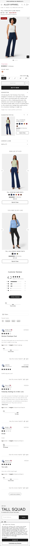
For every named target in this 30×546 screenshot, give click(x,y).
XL (20, 78)
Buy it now (15, 88)
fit (2, 321)
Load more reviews (15, 494)
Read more (5, 404)
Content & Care (6, 141)
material (8, 321)
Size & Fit (4, 144)
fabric (13, 321)
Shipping (3, 14)
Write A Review (15, 297)
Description (5, 92)
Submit (23, 517)
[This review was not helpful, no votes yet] (26, 359)
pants (18, 321)
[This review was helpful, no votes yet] (24, 379)
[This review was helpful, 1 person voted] (24, 359)
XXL (26, 78)
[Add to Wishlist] (28, 18)
